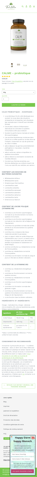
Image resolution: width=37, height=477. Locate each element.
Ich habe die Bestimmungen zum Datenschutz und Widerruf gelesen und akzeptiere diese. (23, 465)
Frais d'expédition (17, 81)
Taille (3, 89)
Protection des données (11, 420)
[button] (6, 76)
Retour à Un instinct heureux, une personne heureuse (19, 385)
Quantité (4, 96)
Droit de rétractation (10, 415)
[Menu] (34, 6)
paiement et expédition (11, 411)
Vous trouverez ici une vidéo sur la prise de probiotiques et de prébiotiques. (16, 356)
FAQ (4, 433)
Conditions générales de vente (13, 424)
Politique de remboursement (13, 429)
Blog (4, 401)
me (23, 374)
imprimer (6, 406)
